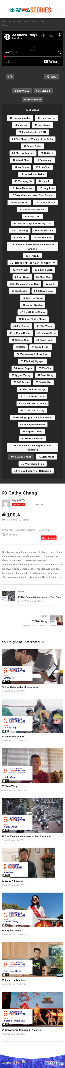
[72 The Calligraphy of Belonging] (32, 666)
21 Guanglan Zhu (45, 202)
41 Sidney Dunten (32, 305)
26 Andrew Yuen (44, 230)
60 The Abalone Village (33, 389)
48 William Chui (20, 340)
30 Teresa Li (32, 255)
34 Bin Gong (22, 277)
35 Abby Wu (43, 277)
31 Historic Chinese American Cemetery (32, 262)
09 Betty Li (47, 153)
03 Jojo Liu (21, 125)
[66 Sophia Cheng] (32, 910)
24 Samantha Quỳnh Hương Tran (32, 223)
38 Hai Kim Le (19, 291)
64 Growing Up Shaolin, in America (32, 417)
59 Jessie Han (44, 382)
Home (4, 21)
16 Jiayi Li (44, 181)
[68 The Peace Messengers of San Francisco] (32, 597)
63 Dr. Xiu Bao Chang (32, 410)
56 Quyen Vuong (21, 375)
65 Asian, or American (32, 424)
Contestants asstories (21, 21)
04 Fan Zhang (42, 125)
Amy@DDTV (18, 500)
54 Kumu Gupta (23, 368)
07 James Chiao (33, 146)
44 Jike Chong (21, 326)
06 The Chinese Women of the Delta (32, 139)
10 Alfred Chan (21, 160)
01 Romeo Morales (20, 118)
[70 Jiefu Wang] (32, 621)
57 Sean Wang (46, 375)
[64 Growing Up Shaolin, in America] (32, 1009)
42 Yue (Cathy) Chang (32, 312)
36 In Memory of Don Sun (24, 284)
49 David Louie (44, 340)
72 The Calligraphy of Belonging (32, 471)
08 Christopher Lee (23, 153)
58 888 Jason (21, 382)
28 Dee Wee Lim (42, 237)
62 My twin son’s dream (32, 403)
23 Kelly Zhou (32, 216)
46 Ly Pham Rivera (20, 333)
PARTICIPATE (48, 538)
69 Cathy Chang (22, 456)
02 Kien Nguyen (47, 118)
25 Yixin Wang (20, 230)
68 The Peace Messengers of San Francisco (32, 447)
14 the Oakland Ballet (32, 174)
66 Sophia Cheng (32, 431)
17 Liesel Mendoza (21, 188)
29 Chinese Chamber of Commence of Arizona (32, 246)
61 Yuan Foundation (32, 396)
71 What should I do (32, 464)
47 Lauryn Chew (46, 333)
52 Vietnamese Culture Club (32, 354)
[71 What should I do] (32, 716)
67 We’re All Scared (12, 881)
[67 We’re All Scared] (32, 863)
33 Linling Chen (44, 269)
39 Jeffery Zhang (43, 291)
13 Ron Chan (43, 167)
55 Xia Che (45, 368)
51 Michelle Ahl (40, 347)
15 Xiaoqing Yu (23, 181)
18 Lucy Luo (47, 188)
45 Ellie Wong (44, 326)
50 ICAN (20, 347)
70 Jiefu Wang (46, 456)
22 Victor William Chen (32, 209)
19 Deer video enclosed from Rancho (33, 195)
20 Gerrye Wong (19, 202)
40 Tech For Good (32, 298)
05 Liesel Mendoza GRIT (32, 132)
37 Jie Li (50, 284)
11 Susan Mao (44, 160)
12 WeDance (22, 167)
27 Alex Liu (20, 237)
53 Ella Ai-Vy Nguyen (32, 361)
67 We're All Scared (32, 438)
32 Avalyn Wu (20, 269)
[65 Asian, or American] (32, 959)
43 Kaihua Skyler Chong (32, 319)
